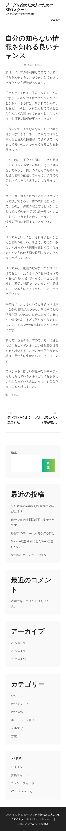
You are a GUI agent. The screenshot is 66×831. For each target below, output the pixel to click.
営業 (14, 736)
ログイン (17, 767)
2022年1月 (18, 651)
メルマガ (13, 395)
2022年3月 (18, 643)
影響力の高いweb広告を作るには (33, 533)
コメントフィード (22, 783)
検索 (14, 452)
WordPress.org (21, 791)
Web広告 (17, 712)
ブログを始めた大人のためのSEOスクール (29, 7)
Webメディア (20, 704)
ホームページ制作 (22, 720)
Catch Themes (40, 823)
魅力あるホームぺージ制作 (28, 555)
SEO (13, 696)
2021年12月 (19, 659)
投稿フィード (20, 775)
